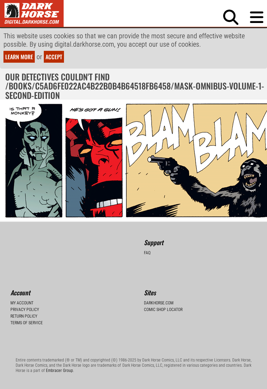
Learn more (19, 57)
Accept (54, 57)
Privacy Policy (24, 309)
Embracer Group (59, 370)
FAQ (147, 252)
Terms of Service (26, 322)
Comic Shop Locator (163, 309)
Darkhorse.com (158, 303)
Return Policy (23, 316)
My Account (21, 303)
